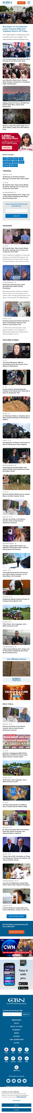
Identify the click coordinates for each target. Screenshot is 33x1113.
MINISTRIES (16, 1020)
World (16, 159)
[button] (28, 2)
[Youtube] (8, 1081)
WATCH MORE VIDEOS (16, 916)
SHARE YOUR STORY (16, 932)
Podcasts (6, 165)
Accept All (16, 1110)
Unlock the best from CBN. (13, 1010)
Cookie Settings (16, 1100)
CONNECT (16, 1030)
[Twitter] (25, 1081)
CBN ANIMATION (16, 1039)
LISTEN (16, 1043)
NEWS (16, 1033)
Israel (21, 159)
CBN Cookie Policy (21, 1097)
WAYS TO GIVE (16, 1026)
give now (21, 3)
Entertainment (8, 162)
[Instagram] (19, 1081)
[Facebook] (14, 1081)
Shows (21, 162)
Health (16, 162)
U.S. (5, 159)
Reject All (16, 1105)
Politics (10, 159)
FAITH (16, 1023)
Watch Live (14, 165)
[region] (16, 1100)
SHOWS (16, 1036)
